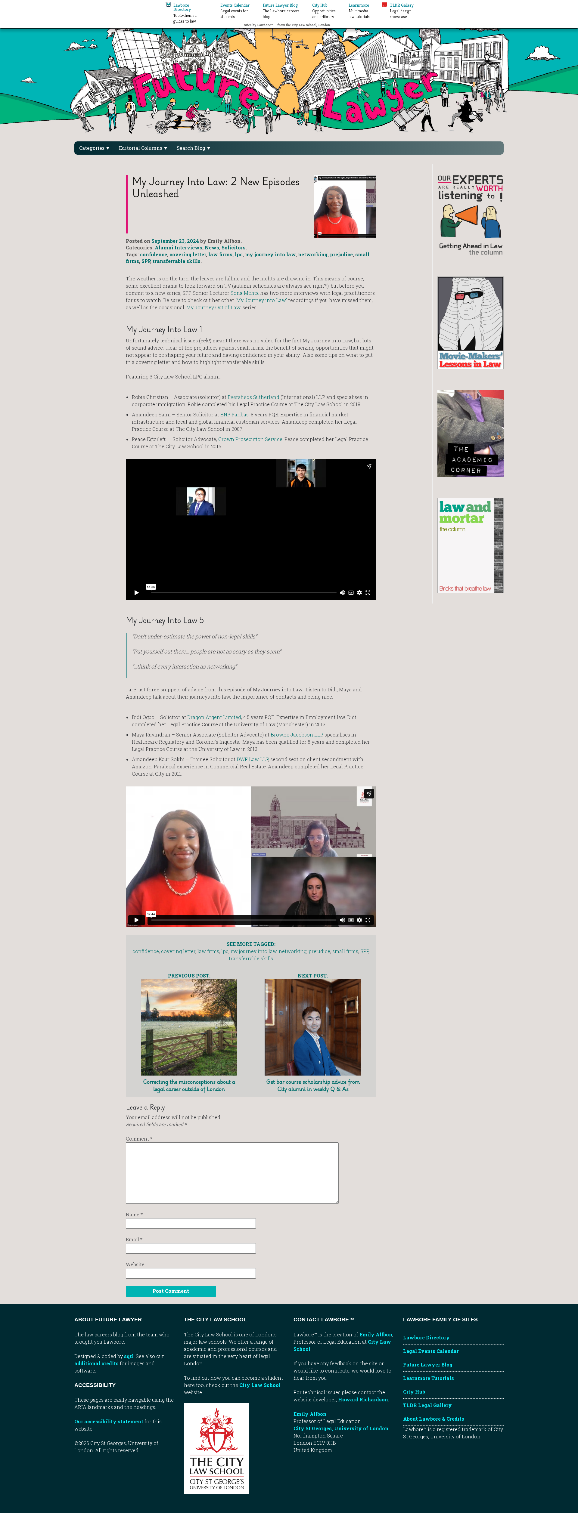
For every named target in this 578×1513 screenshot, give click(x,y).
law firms (220, 254)
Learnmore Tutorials (428, 1378)
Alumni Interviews (178, 247)
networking (313, 254)
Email (134, 1239)
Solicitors (234, 247)
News (212, 247)
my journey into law (270, 254)
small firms (345, 951)
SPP (145, 261)
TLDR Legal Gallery (427, 1405)
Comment (139, 1138)
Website (135, 1264)
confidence (153, 254)
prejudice (341, 254)
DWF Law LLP (252, 759)
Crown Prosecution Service (250, 439)
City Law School (260, 1385)
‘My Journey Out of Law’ (213, 307)
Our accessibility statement (108, 1421)
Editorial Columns (141, 148)
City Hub (414, 1391)
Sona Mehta (245, 293)
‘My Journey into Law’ (261, 300)
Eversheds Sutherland (253, 397)
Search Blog (192, 148)
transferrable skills (176, 261)
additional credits (96, 1363)
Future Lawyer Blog (427, 1364)
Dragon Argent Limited (214, 717)
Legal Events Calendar (431, 1351)
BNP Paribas (234, 414)
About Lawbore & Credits (433, 1419)
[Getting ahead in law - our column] (470, 214)
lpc (239, 254)
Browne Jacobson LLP (296, 734)
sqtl (129, 1356)
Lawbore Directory (426, 1337)
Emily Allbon (375, 1334)
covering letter (187, 254)
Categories (92, 148)
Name (134, 1214)
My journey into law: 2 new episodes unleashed (216, 187)
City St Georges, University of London (341, 1428)
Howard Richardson (363, 1399)
